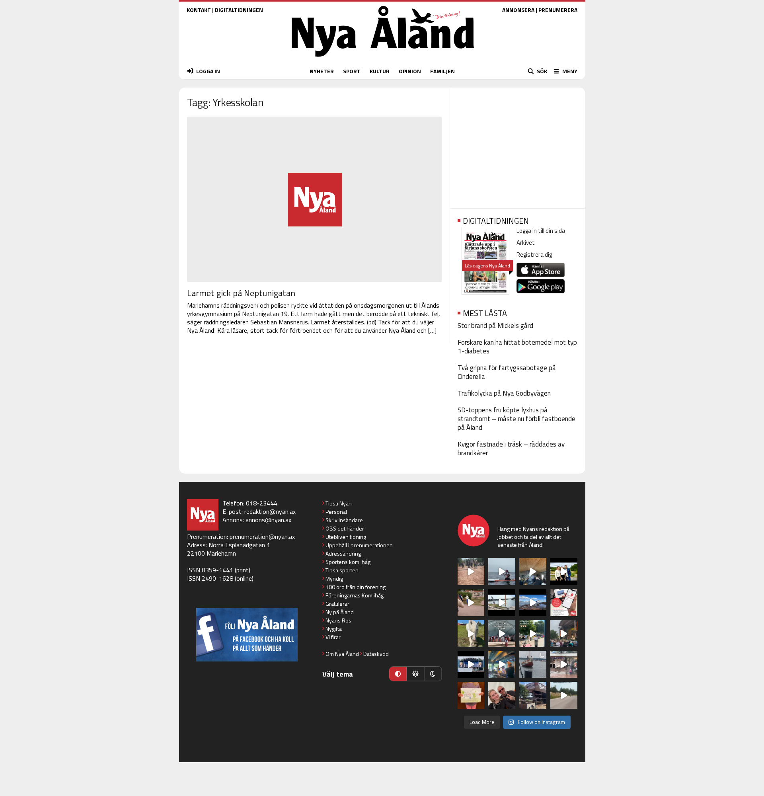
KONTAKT (199, 10)
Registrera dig (534, 254)
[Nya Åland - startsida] (382, 59)
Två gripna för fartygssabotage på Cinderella (507, 372)
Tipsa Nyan (338, 503)
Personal (336, 511)
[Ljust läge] (415, 674)
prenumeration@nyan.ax (262, 536)
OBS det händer (344, 528)
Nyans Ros (338, 620)
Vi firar (333, 637)
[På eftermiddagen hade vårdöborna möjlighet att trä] (563, 571)
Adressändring (343, 553)
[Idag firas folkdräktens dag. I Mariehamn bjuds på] (501, 633)
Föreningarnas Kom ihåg (354, 595)
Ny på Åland (339, 612)
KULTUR (380, 71)
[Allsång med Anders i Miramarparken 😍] (471, 664)
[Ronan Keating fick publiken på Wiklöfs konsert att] (563, 633)
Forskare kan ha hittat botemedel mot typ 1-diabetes (517, 346)
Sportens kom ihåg (347, 562)
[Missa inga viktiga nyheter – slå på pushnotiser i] (563, 602)
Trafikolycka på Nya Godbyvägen (504, 393)
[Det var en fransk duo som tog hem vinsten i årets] (501, 602)
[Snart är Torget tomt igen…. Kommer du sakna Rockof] (532, 633)
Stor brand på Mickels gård (495, 325)
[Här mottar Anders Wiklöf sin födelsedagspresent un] (501, 664)
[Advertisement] (517, 145)
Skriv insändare (344, 520)
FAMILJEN (442, 71)
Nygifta (333, 628)
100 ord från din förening (355, 587)
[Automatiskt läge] (398, 674)
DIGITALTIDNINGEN (239, 10)
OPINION (410, 71)
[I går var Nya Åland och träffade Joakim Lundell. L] (501, 695)
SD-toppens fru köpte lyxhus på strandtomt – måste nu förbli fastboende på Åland (516, 419)
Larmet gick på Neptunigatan (241, 293)
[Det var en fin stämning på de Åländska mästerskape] (471, 571)
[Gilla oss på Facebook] (247, 634)
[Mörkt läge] (433, 674)
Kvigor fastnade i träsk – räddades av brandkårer (511, 448)
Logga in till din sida (540, 230)
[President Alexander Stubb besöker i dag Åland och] (471, 602)
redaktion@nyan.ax (270, 511)
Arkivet (525, 242)
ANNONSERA (518, 10)
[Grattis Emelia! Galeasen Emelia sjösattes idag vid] (532, 664)
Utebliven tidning (345, 537)
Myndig (334, 578)
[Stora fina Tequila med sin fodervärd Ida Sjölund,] (471, 633)
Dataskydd (376, 654)
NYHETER (322, 71)
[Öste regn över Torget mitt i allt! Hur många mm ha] (563, 664)
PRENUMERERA (557, 10)
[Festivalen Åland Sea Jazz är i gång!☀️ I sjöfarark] (532, 571)
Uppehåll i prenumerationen (359, 545)
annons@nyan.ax (268, 520)
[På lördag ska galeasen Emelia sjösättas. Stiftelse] (532, 695)
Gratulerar (337, 603)
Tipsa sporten (342, 570)
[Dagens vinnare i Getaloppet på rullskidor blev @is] (563, 695)
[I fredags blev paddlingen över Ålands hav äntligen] (501, 571)
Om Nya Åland (342, 654)
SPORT (352, 71)
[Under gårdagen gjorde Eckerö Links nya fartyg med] (532, 602)
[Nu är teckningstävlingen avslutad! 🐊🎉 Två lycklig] (471, 695)
